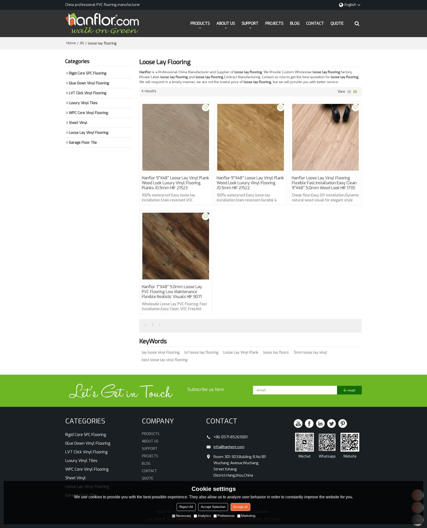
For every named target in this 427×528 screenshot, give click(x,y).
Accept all (240, 507)
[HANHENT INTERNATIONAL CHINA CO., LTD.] (102, 23)
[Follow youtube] (298, 423)
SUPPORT (250, 23)
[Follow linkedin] (320, 423)
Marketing (248, 516)
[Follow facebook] (309, 423)
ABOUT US (225, 23)
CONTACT (315, 23)
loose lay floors (276, 352)
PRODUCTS (200, 23)
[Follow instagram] (342, 423)
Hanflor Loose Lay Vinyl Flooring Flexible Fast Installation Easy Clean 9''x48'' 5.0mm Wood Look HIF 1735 (324, 183)
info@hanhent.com (229, 446)
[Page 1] (145, 325)
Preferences (226, 516)
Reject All (186, 507)
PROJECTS (274, 23)
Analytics (204, 516)
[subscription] (349, 390)
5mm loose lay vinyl (310, 352)
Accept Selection (213, 507)
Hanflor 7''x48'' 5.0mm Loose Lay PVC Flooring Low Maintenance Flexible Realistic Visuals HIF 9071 (172, 291)
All (82, 43)
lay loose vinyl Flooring (160, 352)
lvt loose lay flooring (201, 352)
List (349, 91)
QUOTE (337, 23)
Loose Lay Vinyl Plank (240, 352)
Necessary (183, 516)
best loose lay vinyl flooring (164, 360)
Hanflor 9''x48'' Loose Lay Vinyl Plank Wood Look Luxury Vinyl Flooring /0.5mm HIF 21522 (250, 183)
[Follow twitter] (331, 423)
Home (71, 43)
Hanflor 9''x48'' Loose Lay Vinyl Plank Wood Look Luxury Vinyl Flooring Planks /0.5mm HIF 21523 (175, 183)
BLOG (294, 23)
